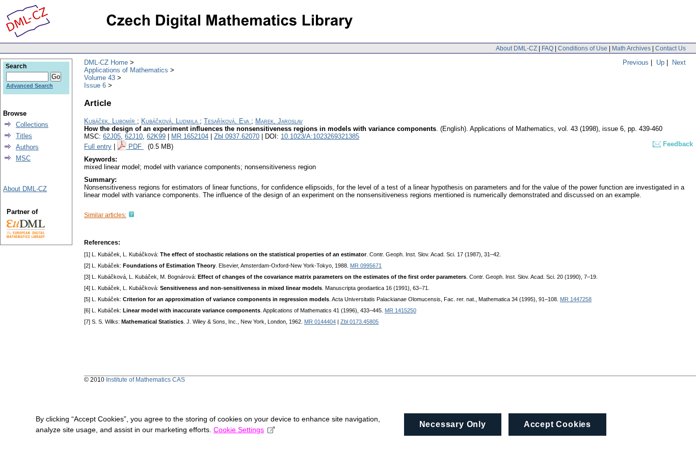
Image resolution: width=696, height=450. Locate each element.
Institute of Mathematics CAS (145, 379)
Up (660, 62)
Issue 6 (95, 85)
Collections (32, 124)
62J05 (112, 136)
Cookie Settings (238, 430)
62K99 (156, 136)
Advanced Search (29, 86)
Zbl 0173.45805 (359, 322)
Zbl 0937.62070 (236, 136)
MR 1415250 (400, 310)
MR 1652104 (189, 136)
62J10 (134, 136)
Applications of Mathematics (126, 70)
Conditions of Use (582, 48)
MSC (23, 158)
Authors (27, 147)
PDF (136, 146)
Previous (636, 62)
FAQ (547, 48)
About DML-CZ (516, 48)
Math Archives (631, 48)
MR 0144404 (320, 322)
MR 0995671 (366, 265)
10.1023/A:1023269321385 (320, 136)
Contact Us (670, 48)
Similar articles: (105, 215)
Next (679, 62)
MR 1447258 (576, 299)
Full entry (98, 146)
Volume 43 (99, 78)
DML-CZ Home (106, 62)
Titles (24, 136)
